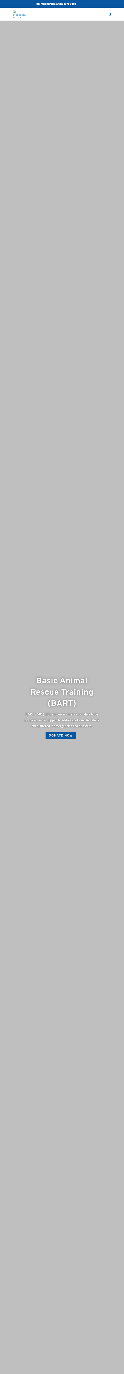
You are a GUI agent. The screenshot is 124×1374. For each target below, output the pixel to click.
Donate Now (61, 736)
